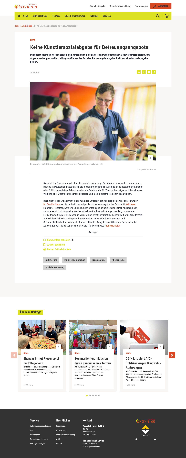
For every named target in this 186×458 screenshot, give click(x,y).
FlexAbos (56, 16)
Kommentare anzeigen (60, 239)
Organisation (98, 260)
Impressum (60, 426)
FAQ (31, 430)
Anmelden (163, 5)
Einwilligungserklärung (65, 435)
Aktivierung (51, 260)
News (25, 16)
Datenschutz (61, 430)
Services (107, 16)
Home (19, 16)
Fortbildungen (141, 6)
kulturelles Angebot (74, 260)
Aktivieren (130, 204)
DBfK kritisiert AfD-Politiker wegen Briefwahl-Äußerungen (143, 363)
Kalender (94, 16)
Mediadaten (35, 435)
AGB (58, 439)
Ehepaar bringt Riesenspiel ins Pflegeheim (41, 361)
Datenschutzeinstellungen (40, 426)
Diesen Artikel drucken (59, 249)
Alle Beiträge (27, 26)
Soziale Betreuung (54, 267)
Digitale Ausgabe (98, 6)
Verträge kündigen (37, 443)
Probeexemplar (112, 225)
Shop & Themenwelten (75, 16)
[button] (90, 396)
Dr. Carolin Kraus (51, 204)
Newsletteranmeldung (120, 6)
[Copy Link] (154, 72)
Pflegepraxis (118, 260)
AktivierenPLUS (40, 16)
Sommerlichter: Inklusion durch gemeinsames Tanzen (93, 361)
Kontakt (59, 443)
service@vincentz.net (91, 446)
